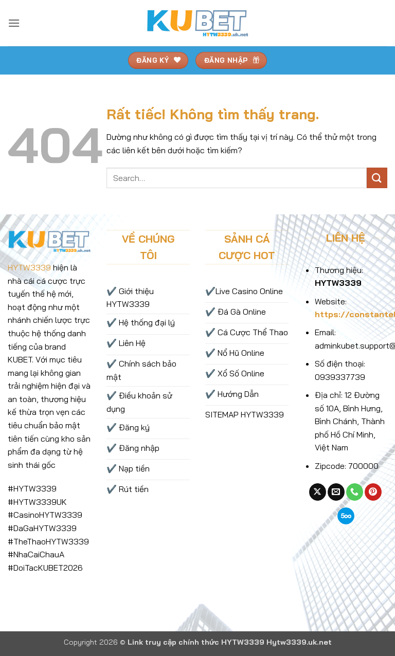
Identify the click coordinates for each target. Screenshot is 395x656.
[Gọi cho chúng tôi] (354, 492)
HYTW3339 (29, 267)
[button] (14, 22)
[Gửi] (377, 178)
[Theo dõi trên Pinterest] (373, 492)
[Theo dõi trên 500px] (345, 516)
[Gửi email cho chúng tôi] (336, 492)
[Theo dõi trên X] (317, 492)
